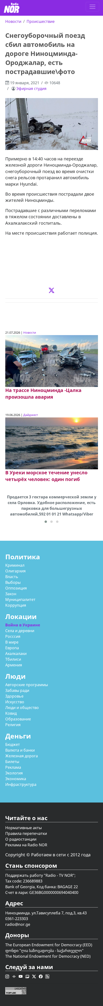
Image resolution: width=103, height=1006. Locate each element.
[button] (46, 521)
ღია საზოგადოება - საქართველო (51, 950)
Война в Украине (22, 625)
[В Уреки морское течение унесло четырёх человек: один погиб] (51, 443)
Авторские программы (26, 684)
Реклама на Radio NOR (26, 844)
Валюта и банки (20, 750)
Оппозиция (16, 588)
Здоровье (14, 696)
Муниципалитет (20, 599)
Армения (13, 665)
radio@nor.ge (17, 924)
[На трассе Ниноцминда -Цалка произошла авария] (51, 360)
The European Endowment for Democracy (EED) (48, 944)
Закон (10, 593)
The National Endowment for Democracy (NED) (48, 956)
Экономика (15, 778)
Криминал (14, 565)
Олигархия (15, 571)
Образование (18, 719)
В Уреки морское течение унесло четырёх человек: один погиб (46, 475)
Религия (13, 724)
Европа (12, 647)
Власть (11, 576)
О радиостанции (20, 839)
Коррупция (15, 605)
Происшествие (41, 21)
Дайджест (30, 415)
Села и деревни (19, 630)
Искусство (14, 701)
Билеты (12, 761)
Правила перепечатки (26, 833)
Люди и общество (22, 707)
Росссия (12, 636)
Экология (14, 773)
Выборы (13, 582)
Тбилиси (13, 659)
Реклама (13, 767)
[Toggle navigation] (92, 6)
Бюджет (12, 744)
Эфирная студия (31, 88)
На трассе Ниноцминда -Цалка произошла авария (43, 393)
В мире (11, 642)
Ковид (11, 713)
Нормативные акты (23, 827)
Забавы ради (17, 690)
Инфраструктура (20, 784)
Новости (13, 21)
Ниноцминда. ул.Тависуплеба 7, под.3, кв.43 (46, 913)
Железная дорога (21, 755)
